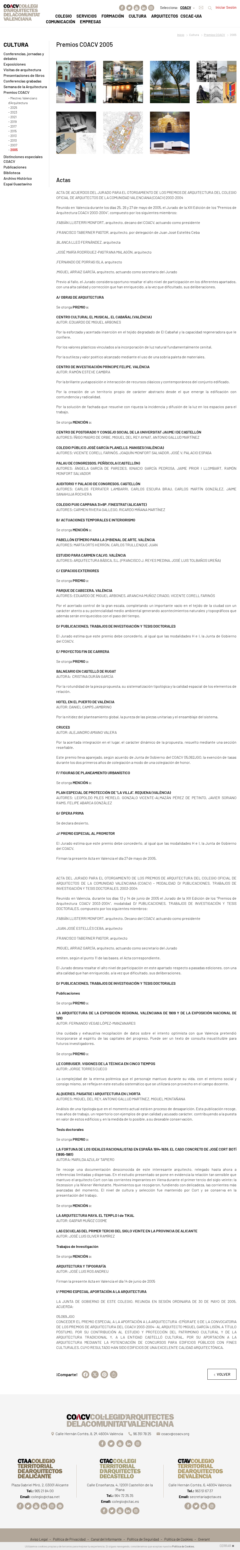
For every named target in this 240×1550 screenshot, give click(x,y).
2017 (13, 126)
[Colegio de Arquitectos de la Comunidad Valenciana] (120, 1419)
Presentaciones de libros (24, 75)
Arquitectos (164, 16)
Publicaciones (15, 167)
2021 (13, 117)
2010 (13, 140)
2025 (13, 107)
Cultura (137, 16)
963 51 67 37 (204, 1490)
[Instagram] (151, 8)
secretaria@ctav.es (205, 1496)
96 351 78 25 (142, 1433)
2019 (13, 122)
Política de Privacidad (69, 1539)
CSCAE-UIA (191, 16)
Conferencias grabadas (22, 81)
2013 (13, 136)
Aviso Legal (39, 1539)
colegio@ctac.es (125, 1501)
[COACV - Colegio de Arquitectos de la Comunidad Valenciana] (22, 12)
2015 (13, 131)
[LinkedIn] (144, 8)
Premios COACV (214, 35)
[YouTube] (137, 8)
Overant (204, 1539)
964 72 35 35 (123, 1495)
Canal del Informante (106, 1539)
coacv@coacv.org (175, 1433)
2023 (13, 112)
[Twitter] (129, 8)
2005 (14, 150)
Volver (223, 1374)
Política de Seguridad (143, 1539)
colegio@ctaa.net (45, 1496)
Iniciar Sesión (226, 7)
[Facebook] (122, 8)
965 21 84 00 (44, 1490)
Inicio (180, 35)
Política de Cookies (178, 1539)
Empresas (90, 21)
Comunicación (60, 21)
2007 (13, 145)
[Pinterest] (60, 1506)
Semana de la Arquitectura (25, 86)
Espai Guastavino (18, 184)
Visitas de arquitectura (22, 69)
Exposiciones (15, 64)
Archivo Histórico (18, 178)
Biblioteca (12, 172)
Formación (112, 16)
